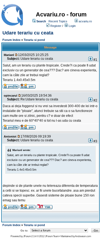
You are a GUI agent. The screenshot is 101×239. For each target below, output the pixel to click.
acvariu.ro (85, 21)
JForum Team (52, 236)
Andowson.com (83, 236)
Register (55, 25)
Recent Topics (57, 21)
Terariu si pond (34, 39)
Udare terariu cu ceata (27, 33)
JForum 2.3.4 (29, 236)
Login (72, 25)
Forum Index (11, 39)
